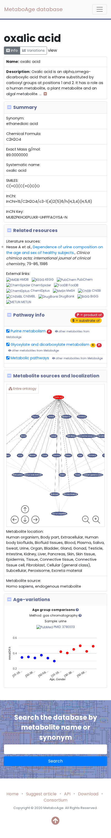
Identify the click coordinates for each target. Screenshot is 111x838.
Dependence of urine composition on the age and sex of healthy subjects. (54, 249)
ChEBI (96, 290)
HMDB (24, 279)
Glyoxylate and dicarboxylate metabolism (49, 344)
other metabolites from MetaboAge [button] (35, 351)
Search (55, 761)
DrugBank (66, 296)
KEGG (49, 279)
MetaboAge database (33, 9)
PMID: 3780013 (64, 627)
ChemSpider (40, 285)
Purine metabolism (28, 331)
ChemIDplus (40, 290)
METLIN (25, 302)
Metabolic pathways (29, 358)
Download (88, 794)
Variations (35, 50)
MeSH (70, 290)
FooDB (73, 285)
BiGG (94, 296)
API (67, 794)
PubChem (84, 279)
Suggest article (41, 794)
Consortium (55, 800)
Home (12, 794)
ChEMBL (28, 296)
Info (14, 50)
